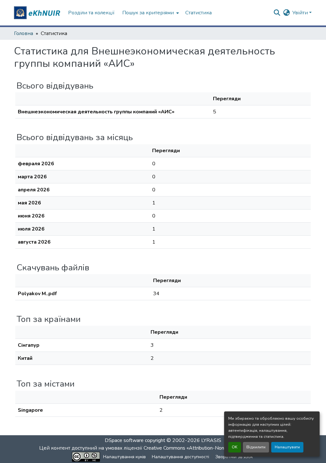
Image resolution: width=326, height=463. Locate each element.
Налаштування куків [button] (124, 457)
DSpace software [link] (124, 440)
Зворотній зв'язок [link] (234, 457)
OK (234, 447)
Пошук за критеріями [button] (148, 12)
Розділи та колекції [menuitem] (91, 12)
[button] (38, 12)
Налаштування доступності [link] (180, 457)
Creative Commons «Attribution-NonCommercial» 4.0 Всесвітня (215, 448)
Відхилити (256, 447)
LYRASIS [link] (211, 440)
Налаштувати (287, 447)
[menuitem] (150, 12)
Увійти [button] (300, 12)
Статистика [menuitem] (198, 12)
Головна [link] (23, 33)
